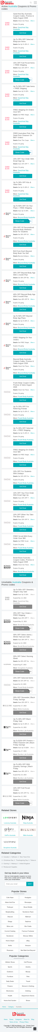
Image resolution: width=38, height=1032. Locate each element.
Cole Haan (10, 897)
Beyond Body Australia (26, 217)
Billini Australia (23, 709)
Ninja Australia (28, 823)
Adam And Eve (10, 902)
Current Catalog (10, 931)
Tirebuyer (10, 907)
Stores (11, 1019)
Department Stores (28, 996)
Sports (10, 967)
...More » (32, 21)
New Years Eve (25, 857)
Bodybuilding (10, 912)
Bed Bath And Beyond (28, 950)
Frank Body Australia (25, 396)
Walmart (28, 917)
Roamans (10, 950)
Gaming (6, 863)
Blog (32, 1019)
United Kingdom (24, 863)
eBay (28, 941)
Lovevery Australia (10, 823)
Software (14, 857)
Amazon (28, 945)
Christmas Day (8, 860)
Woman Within (28, 936)
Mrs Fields (27, 926)
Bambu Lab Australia (25, 731)
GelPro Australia (10, 835)
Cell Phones (28, 962)
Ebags (10, 921)
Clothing (28, 991)
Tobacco (33, 860)
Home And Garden (10, 1000)
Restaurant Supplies (10, 867)
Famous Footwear (28, 931)
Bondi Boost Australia (26, 571)
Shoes (28, 1000)
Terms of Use (14, 1022)
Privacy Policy (24, 1022)
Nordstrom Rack (28, 912)
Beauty (28, 972)
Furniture (10, 976)
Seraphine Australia (25, 668)
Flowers (10, 986)
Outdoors (10, 972)
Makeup (14, 863)
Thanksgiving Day (22, 860)
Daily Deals (10, 981)
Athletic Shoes (10, 962)
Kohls (10, 945)
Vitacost (10, 917)
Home (4, 1007)
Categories (18, 1019)
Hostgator (28, 897)
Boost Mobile (28, 907)
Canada (6, 857)
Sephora (28, 921)
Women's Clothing (28, 986)
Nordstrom (10, 936)
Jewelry (28, 967)
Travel (28, 981)
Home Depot (10, 941)
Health (10, 996)
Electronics (10, 991)
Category (11, 1007)
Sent (30, 884)
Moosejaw (28, 902)
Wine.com (10, 926)
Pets (27, 976)
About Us (26, 1019)
